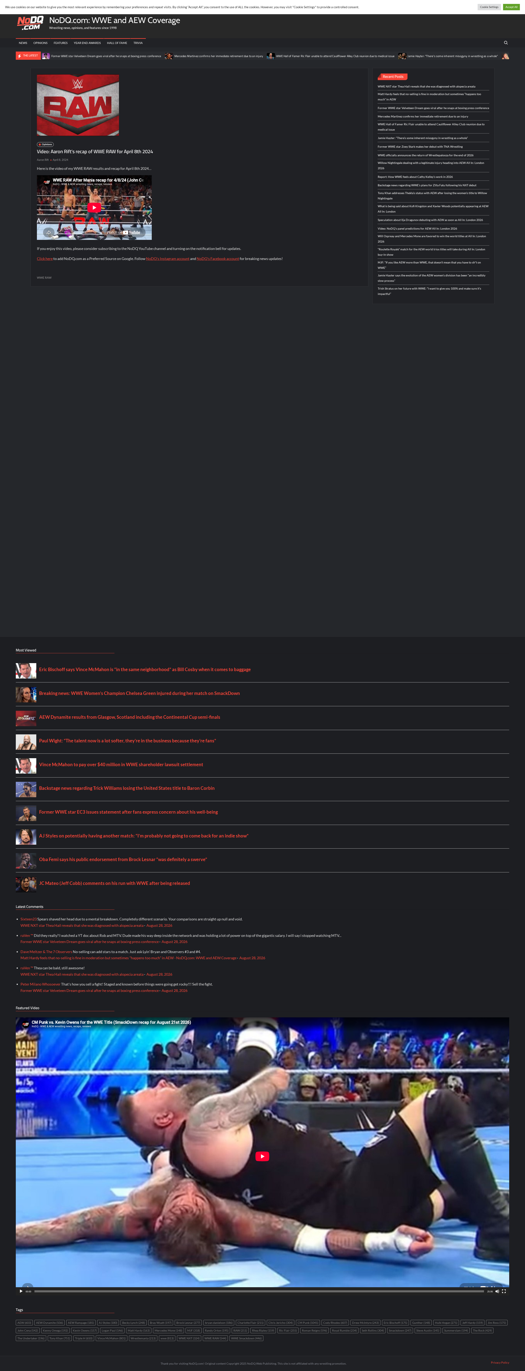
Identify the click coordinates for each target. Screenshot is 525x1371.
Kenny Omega (55, 1330)
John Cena (27, 1330)
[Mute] (497, 1291)
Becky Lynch (133, 1322)
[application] (262, 1156)
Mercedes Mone (168, 1330)
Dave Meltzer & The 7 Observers (46, 951)
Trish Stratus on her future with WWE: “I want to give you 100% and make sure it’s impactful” (429, 291)
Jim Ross (497, 1322)
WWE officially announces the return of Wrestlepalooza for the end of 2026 (426, 155)
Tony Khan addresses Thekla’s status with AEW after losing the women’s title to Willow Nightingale (432, 195)
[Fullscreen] (504, 1291)
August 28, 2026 (159, 925)
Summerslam (456, 1330)
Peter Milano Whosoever (40, 984)
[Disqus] (199, 454)
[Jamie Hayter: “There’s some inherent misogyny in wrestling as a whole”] (324, 55)
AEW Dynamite (49, 1322)
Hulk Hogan (446, 1322)
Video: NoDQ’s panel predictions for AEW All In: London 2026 (417, 228)
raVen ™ (27, 935)
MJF (193, 1330)
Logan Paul (112, 1330)
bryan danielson (219, 1322)
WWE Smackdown (246, 1338)
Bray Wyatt (160, 1322)
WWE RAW (44, 277)
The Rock (482, 1330)
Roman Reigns (314, 1330)
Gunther (421, 1322)
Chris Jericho (280, 1322)
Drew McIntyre (365, 1322)
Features (60, 43)
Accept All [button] (511, 7)
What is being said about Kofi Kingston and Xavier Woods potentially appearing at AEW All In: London (433, 208)
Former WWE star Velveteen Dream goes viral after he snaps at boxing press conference (433, 108)
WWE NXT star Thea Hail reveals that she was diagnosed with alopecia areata (426, 86)
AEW (24, 1322)
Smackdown (400, 1330)
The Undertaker (31, 1338)
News (23, 43)
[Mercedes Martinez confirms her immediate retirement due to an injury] (90, 55)
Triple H (83, 1338)
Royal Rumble (344, 1330)
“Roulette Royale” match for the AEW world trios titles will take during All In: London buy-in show (431, 251)
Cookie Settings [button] (489, 7)
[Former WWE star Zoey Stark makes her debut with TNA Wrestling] (427, 55)
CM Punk (308, 1322)
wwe (167, 1338)
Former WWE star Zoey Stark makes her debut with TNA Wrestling (474, 56)
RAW (240, 1330)
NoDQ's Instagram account (167, 258)
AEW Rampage (81, 1322)
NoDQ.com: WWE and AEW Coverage (114, 20)
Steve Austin (427, 1330)
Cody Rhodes (335, 1322)
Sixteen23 (29, 919)
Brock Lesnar (188, 1322)
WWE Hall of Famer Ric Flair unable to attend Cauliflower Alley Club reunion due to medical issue (256, 56)
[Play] (21, 1291)
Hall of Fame (117, 43)
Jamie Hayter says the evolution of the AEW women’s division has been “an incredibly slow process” (431, 278)
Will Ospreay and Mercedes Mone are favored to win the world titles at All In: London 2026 (432, 238)
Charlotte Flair (250, 1322)
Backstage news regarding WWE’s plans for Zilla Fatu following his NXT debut (427, 185)
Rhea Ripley (263, 1330)
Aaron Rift (43, 159)
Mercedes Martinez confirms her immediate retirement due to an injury (140, 56)
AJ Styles (108, 1322)
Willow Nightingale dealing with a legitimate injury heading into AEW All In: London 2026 (431, 165)
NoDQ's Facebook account (218, 258)
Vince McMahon (111, 1338)
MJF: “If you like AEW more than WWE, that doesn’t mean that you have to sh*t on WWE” (429, 265)
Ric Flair (288, 1330)
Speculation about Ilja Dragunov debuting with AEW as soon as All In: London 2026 (430, 220)
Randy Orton (216, 1330)
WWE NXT (189, 1338)
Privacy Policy (500, 1362)
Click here (45, 258)
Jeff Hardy (472, 1322)
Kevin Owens (85, 1330)
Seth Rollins (373, 1330)
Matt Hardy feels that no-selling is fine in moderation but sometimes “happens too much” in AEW (429, 96)
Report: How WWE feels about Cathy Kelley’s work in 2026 (415, 176)
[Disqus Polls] (199, 345)
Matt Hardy (139, 1330)
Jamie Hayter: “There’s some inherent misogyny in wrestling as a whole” (374, 56)
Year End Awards (87, 43)
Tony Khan (59, 1338)
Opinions (40, 43)
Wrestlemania (143, 1338)
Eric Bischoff (395, 1322)
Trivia (138, 43)
